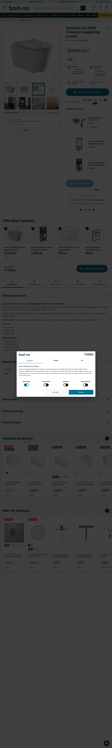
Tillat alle (81, 392)
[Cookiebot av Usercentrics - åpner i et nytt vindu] (85, 354)
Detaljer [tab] (56, 360)
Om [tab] (82, 360)
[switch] (46, 385)
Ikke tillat (55, 392)
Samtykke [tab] (30, 360)
